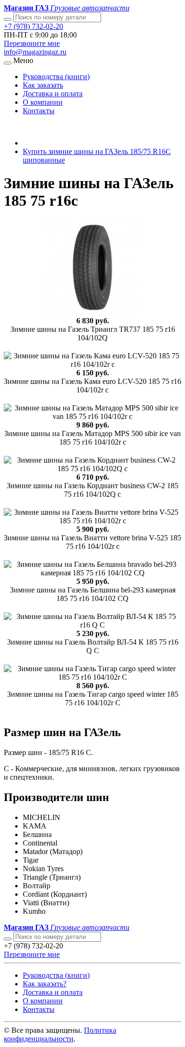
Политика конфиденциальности (60, 1034)
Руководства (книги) (56, 77)
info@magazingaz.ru (35, 52)
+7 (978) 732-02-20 (33, 26)
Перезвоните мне (32, 43)
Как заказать (43, 85)
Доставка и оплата (53, 94)
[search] (7, 939)
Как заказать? (44, 984)
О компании (43, 102)
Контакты (39, 111)
